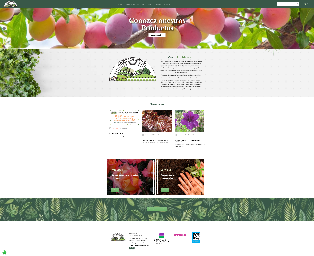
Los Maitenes (115, 128)
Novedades (157, 4)
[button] (307, 4)
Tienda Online (146, 4)
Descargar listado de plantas (157, 209)
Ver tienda (157, 35)
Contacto (166, 4)
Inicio (120, 4)
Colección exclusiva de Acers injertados (155, 140)
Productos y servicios (132, 4)
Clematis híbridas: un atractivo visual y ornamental (187, 141)
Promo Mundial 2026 (116, 133)
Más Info (115, 190)
